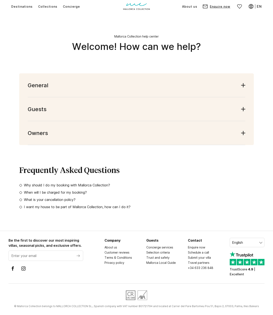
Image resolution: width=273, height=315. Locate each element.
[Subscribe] (78, 256)
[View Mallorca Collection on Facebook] (13, 268)
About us (189, 6)
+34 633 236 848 (200, 268)
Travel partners (198, 262)
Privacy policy (114, 262)
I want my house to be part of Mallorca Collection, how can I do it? (77, 207)
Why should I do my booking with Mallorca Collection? (67, 185)
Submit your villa (199, 257)
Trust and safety (158, 257)
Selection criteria (158, 252)
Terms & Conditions (118, 257)
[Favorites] (239, 6)
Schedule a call (198, 252)
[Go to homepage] (136, 6)
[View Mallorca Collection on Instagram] (23, 268)
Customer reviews (117, 252)
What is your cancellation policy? (50, 199)
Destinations (22, 6)
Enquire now (196, 247)
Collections (47, 6)
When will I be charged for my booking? (55, 192)
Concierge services (159, 247)
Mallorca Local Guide (161, 262)
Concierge (71, 6)
